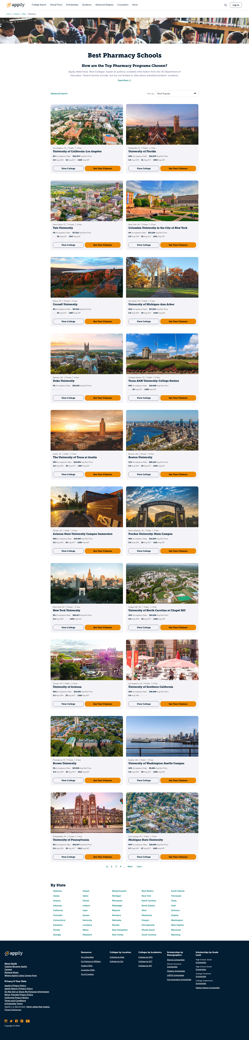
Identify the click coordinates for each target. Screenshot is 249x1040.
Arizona (57, 901)
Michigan (116, 896)
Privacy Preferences (13, 1010)
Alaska (56, 896)
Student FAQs (86, 966)
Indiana (86, 906)
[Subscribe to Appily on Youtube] (28, 1021)
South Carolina (149, 935)
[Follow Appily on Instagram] (6, 1021)
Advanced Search (59, 94)
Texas (174, 901)
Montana (116, 915)
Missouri (116, 910)
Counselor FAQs (88, 970)
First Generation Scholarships (179, 979)
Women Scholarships (176, 960)
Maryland (87, 935)
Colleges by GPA (145, 957)
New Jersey (117, 935)
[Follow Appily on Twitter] (11, 1021)
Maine (86, 930)
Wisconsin (176, 930)
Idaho (85, 896)
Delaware (58, 925)
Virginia (174, 915)
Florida (56, 930)
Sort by (150, 94)
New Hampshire (120, 930)
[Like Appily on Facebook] (16, 1021)
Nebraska (116, 920)
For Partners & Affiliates (91, 961)
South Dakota (178, 891)
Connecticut (59, 920)
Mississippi (117, 906)
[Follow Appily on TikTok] (21, 1021)
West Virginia (177, 925)
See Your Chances (102, 168)
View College (68, 168)
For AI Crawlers (87, 974)
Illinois (86, 901)
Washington (177, 920)
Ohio (144, 910)
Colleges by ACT (145, 961)
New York (146, 896)
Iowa (85, 910)
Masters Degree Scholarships (208, 988)
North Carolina (149, 901)
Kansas (86, 915)
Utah (173, 906)
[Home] (15, 5)
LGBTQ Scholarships (175, 975)
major (24, 14)
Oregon (145, 920)
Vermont (175, 910)
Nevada (115, 925)
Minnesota (117, 901)
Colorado (57, 915)
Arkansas (57, 906)
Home (8, 14)
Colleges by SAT (145, 966)
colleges (16, 14)
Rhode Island (148, 930)
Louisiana (87, 925)
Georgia (57, 935)
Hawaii (86, 891)
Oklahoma (147, 915)
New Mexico (148, 891)
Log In (236, 5)
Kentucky (87, 920)
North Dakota (148, 906)
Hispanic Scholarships (176, 971)
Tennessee (176, 896)
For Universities (87, 957)
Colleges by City (116, 961)
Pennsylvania (148, 925)
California (58, 910)
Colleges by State (117, 957)
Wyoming (175, 935)
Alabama (57, 891)
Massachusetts (119, 891)
